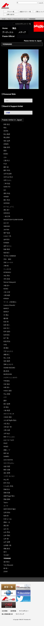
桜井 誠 (6, 453)
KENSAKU (7, 272)
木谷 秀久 (7, 275)
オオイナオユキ (9, 413)
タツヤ (6, 506)
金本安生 (7, 239)
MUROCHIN (8, 374)
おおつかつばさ (9, 440)
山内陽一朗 (7, 545)
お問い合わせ (11, 14)
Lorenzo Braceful (9, 305)
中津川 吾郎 (8, 391)
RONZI (6, 446)
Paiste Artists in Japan (20, 19)
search (41, 3)
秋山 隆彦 (7, 134)
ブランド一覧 (11, 11)
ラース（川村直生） (10, 302)
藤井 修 (6, 167)
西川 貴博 (7, 404)
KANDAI (6, 243)
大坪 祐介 (7, 433)
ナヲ (5, 397)
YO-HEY (6, 555)
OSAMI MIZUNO (9, 368)
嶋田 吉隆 (7, 469)
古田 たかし (8, 180)
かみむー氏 (7, 236)
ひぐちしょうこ (9, 206)
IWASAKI (7, 226)
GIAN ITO (7, 187)
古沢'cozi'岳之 (8, 177)
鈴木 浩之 (7, 483)
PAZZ (5, 443)
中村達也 (7, 381)
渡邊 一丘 (7, 522)
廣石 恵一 (7, 210)
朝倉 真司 (7, 147)
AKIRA (6, 131)
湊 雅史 (6, 348)
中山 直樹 (7, 394)
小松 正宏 (7, 292)
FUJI (5, 164)
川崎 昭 (6, 265)
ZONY (6, 571)
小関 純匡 (7, 295)
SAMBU (6, 456)
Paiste (9, 19)
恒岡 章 (6, 516)
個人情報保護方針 (7, 614)
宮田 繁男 (7, 361)
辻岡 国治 (7, 512)
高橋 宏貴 (7, 492)
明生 (5, 127)
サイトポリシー (24, 611)
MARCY (6, 308)
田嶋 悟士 (7, 489)
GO (5, 190)
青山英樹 (7, 137)
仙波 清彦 (7, 466)
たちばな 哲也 (8, 486)
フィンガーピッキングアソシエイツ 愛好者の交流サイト (23, 587)
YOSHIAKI (7, 558)
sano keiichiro (8, 460)
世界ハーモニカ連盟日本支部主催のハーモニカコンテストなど (8, 593)
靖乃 (5, 552)
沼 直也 (6, 407)
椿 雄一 (6, 568)
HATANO (7, 203)
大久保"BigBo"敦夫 (10, 420)
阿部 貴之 (7, 124)
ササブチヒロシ (9, 463)
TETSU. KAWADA (10, 256)
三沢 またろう (8, 351)
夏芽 (5, 400)
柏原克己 (7, 252)
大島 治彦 (7, 430)
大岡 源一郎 (8, 427)
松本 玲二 (7, 328)
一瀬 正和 (7, 216)
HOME (4, 19)
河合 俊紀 (7, 259)
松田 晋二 (7, 325)
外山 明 (6, 479)
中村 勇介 (7, 384)
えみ (5, 157)
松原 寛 (6, 321)
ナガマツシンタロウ (10, 377)
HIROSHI (7, 213)
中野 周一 (7, 387)
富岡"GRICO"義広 (10, 509)
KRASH (6, 298)
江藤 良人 (7, 160)
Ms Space (8, 605)
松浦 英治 (7, 341)
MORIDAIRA (5, 6)
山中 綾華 (7, 542)
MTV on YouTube (8, 599)
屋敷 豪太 (7, 548)
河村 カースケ (8, 262)
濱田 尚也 (7, 193)
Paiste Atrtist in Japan (12, 120)
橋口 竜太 (7, 200)
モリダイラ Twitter (23, 599)
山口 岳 (6, 529)
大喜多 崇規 (8, 417)
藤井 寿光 (7, 170)
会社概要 (4, 611)
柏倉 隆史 (7, 249)
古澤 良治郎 (8, 173)
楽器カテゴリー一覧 (25, 11)
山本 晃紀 (7, 535)
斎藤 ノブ (7, 450)
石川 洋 (6, 223)
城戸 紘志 (7, 233)
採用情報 (13, 611)
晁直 (5, 150)
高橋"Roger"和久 (9, 496)
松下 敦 (6, 338)
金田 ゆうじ (8, 246)
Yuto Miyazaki (8, 565)
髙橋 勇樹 (7, 499)
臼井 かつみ (8, 519)
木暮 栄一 (7, 285)
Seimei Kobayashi (10, 282)
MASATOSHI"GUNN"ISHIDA (13, 219)
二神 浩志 (7, 183)
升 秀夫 (6, 315)
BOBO (6, 154)
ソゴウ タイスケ (9, 476)
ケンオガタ (7, 269)
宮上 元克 (7, 358)
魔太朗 (6, 318)
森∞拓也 (6, 371)
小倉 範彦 (7, 410)
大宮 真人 (7, 423)
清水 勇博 (7, 473)
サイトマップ (20, 614)
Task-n (6, 502)
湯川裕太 (7, 562)
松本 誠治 (7, 331)
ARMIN (6, 144)
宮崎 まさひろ (8, 364)
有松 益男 (7, 141)
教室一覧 (8, 587)
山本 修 (6, 538)
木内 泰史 (7, 279)
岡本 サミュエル (9, 437)
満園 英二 (7, 354)
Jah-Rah (6, 229)
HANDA (6, 196)
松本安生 (7, 335)
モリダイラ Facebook (23, 593)
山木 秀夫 (7, 532)
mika (5, 344)
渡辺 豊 (6, 525)
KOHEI (6, 289)
